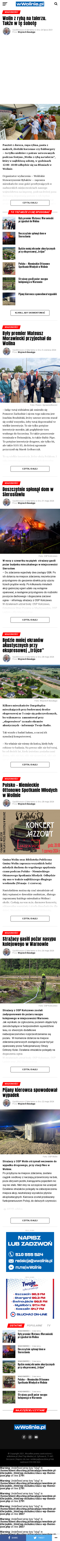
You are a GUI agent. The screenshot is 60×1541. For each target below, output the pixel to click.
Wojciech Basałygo (26, 32)
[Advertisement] (30, 69)
